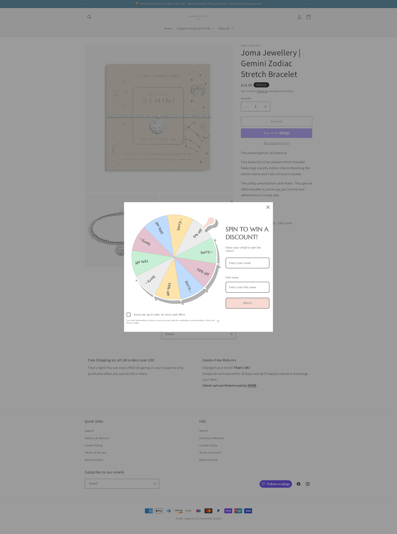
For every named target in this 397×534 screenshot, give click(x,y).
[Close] (268, 207)
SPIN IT (247, 303)
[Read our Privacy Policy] (218, 321)
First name (232, 277)
